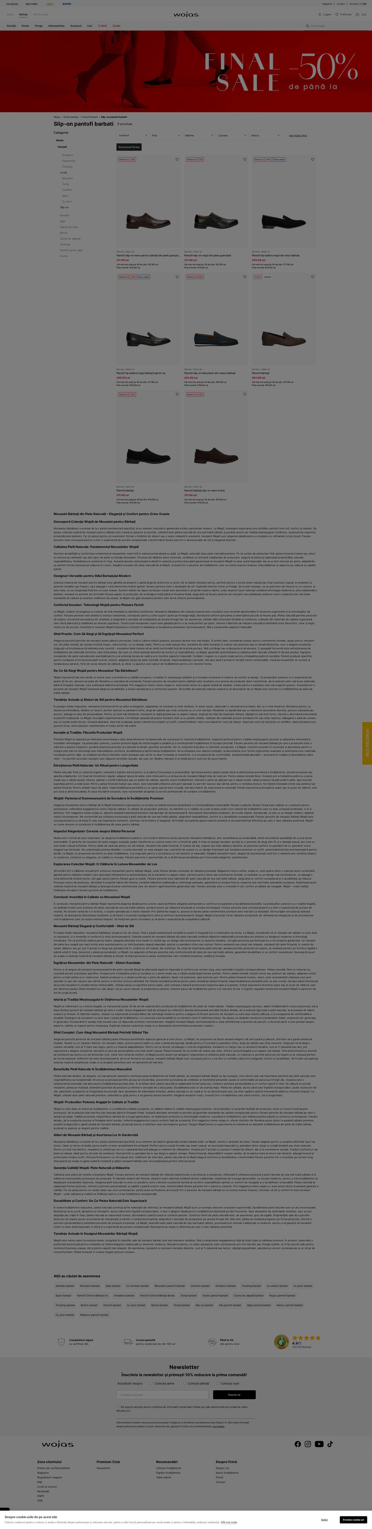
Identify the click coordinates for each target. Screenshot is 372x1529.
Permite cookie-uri (353, 1520)
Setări (324, 1520)
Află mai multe (229, 1522)
